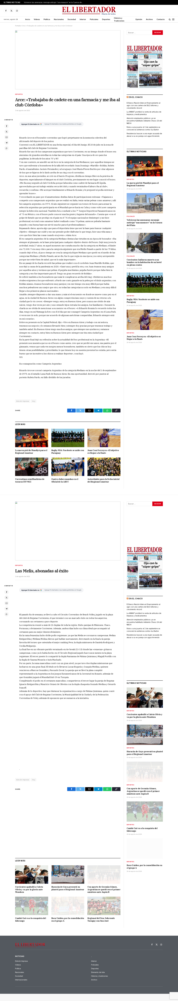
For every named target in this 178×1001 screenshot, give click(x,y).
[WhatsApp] (6, 148)
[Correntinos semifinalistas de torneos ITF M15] (31, 467)
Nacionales (59, 19)
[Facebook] (6, 126)
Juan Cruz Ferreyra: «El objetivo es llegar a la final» (103, 451)
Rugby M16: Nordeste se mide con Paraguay (67, 451)
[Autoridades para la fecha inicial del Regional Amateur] (103, 467)
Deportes (106, 19)
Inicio (27, 19)
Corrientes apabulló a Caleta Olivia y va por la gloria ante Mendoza (29, 889)
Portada (18, 26)
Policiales (94, 19)
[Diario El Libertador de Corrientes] (89, 11)
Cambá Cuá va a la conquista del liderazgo (30, 919)
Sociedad (72, 19)
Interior (83, 19)
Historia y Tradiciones (119, 19)
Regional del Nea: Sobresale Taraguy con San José (101, 919)
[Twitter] (6, 131)
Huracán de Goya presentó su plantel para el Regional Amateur (67, 888)
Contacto (161, 19)
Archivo (149, 19)
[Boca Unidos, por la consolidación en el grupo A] (67, 906)
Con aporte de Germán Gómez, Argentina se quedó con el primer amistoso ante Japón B (103, 889)
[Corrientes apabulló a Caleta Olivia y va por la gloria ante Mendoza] (31, 874)
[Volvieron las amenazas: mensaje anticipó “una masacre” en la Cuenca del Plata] (145, 203)
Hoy (33, 401)
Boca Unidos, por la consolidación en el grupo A (67, 919)
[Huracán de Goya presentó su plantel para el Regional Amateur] (67, 874)
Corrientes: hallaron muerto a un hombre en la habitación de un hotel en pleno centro (144, 262)
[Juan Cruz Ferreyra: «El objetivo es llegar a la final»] (103, 438)
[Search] (169, 19)
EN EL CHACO (136, 97)
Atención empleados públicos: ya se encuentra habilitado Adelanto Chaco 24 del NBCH (144, 120)
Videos (37, 19)
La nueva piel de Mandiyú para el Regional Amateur (31, 451)
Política (47, 19)
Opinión (138, 19)
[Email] (6, 137)
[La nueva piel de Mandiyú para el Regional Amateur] (31, 438)
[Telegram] (6, 142)
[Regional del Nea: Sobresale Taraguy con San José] (103, 906)
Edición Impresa (22, 401)
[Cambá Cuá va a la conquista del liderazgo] (31, 906)
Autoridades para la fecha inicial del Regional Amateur (103, 480)
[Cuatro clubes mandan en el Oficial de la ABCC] (67, 467)
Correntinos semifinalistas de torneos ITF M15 (29, 480)
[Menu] (173, 19)
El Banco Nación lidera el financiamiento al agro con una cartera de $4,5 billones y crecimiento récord (143, 105)
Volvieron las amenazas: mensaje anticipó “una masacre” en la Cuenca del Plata (54, 2)
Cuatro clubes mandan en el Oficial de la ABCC (64, 480)
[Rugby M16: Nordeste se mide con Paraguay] (67, 438)
